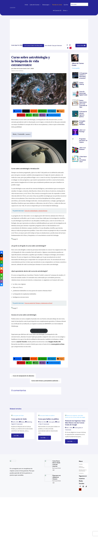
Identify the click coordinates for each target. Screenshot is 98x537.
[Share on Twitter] (1, 255)
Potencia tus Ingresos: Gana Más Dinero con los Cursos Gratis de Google (75, 423)
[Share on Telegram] (1, 265)
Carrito (66, 4)
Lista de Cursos (34, 4)
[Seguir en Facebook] (67, 45)
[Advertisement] (49, 32)
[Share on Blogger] (1, 268)
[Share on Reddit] (1, 258)
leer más (16, 435)
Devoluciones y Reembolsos (83, 470)
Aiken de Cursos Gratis (20, 68)
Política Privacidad (81, 467)
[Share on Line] (1, 275)
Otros (64, 10)
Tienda (80, 464)
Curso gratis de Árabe (19, 419)
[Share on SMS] (1, 278)
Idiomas (23, 422)
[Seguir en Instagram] (70, 45)
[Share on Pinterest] (1, 271)
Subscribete (80, 45)
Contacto (81, 473)
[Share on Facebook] (1, 252)
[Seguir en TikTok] (70, 48)
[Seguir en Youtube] (68, 48)
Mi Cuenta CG (57, 10)
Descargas (45, 4)
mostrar (28, 134)
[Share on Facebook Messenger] (1, 284)
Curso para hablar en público (48, 419)
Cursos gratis (76, 68)
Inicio (26, 4)
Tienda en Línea (57, 4)
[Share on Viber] (1, 281)
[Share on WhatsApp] (1, 262)
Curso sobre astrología (39, 331)
